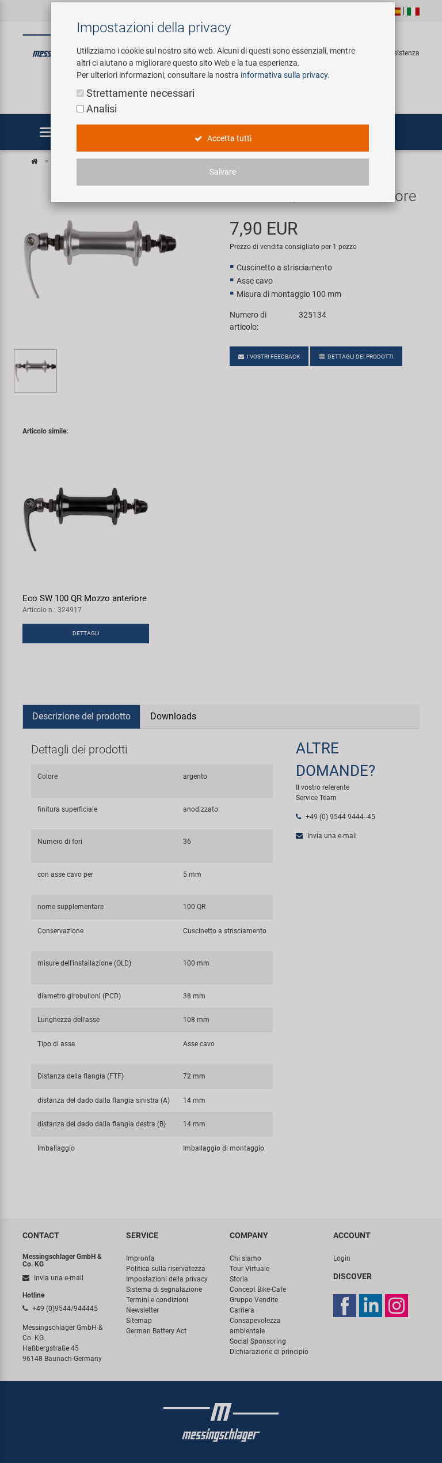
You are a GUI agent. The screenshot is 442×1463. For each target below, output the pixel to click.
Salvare (222, 171)
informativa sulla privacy (284, 75)
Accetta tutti (228, 138)
